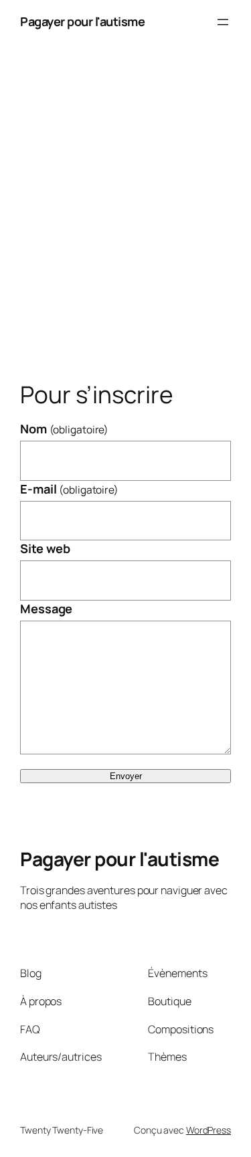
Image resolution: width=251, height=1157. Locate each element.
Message (46, 609)
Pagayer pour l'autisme (82, 21)
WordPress (208, 1130)
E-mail (69, 489)
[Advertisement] (125, 216)
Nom (64, 429)
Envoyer (126, 776)
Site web (45, 548)
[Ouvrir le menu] (223, 22)
